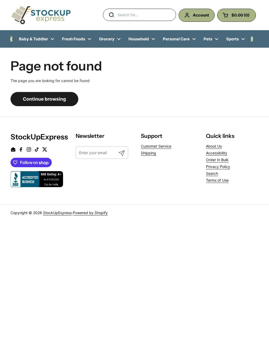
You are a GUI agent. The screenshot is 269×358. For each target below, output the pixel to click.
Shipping (148, 153)
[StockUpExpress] (41, 15)
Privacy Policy (218, 166)
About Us (214, 146)
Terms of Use (217, 180)
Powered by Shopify (90, 212)
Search (212, 173)
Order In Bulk (217, 160)
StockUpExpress (57, 212)
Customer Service (156, 146)
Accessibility (216, 153)
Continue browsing (44, 99)
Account (201, 15)
